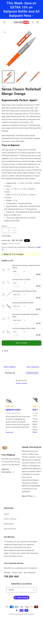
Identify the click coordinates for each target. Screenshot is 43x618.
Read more (10, 432)
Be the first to (21, 382)
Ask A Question (33, 367)
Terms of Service (10, 519)
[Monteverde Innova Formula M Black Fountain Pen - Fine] (36, 401)
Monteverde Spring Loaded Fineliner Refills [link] (26, 266)
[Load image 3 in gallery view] (35, 77)
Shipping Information (6, 470)
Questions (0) (32, 373)
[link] (9, 270)
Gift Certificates (10, 529)
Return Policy (27, 496)
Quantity (5, 226)
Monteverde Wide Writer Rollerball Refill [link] (25, 315)
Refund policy (9, 524)
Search (6, 514)
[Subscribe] (34, 590)
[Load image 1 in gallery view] (8, 77)
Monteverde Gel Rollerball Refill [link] (24, 291)
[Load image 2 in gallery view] (21, 77)
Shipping (4, 243)
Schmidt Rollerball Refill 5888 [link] (23, 328)
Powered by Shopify (28, 614)
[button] (4, 22)
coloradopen (18, 614)
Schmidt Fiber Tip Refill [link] (21, 279)
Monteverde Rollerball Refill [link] (23, 303)
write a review (21, 383)
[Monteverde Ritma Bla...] (9, 401)
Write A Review (10, 367)
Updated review (13, 410)
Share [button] (6, 351)
